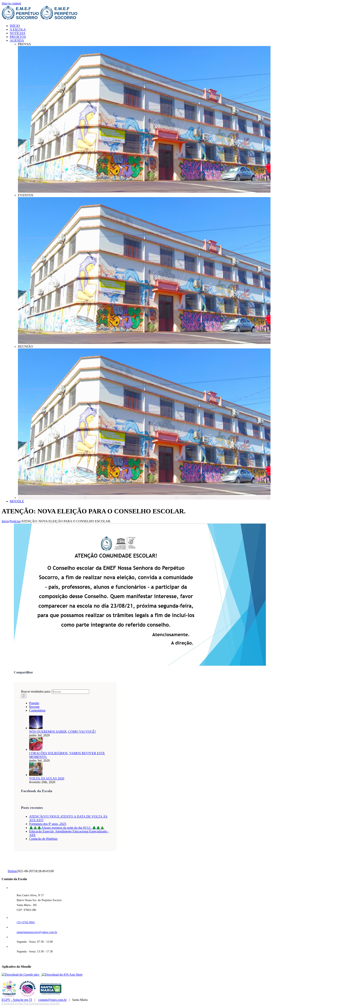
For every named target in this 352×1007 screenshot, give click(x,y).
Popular (34, 703)
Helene (12, 871)
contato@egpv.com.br (52, 1000)
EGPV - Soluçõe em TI (17, 1000)
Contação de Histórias (43, 838)
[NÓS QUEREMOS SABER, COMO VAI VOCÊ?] (36, 728)
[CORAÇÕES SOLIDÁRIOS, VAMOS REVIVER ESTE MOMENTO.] (36, 749)
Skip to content (11, 3)
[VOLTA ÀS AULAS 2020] (36, 774)
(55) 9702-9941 (26, 922)
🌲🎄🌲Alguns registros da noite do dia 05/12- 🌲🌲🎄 (66, 827)
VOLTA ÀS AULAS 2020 (46, 778)
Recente (34, 706)
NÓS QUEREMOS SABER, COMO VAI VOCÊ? (62, 731)
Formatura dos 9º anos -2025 (47, 824)
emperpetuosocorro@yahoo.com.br (37, 932)
